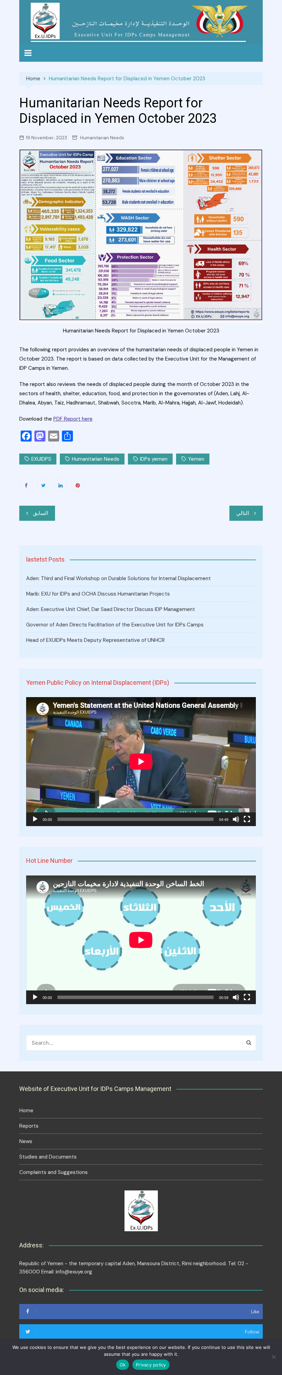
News (25, 1141)
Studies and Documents (48, 1156)
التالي (242, 513)
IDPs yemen (153, 459)
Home (26, 1110)
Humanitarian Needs (102, 138)
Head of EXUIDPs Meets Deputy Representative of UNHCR (95, 640)
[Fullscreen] (246, 819)
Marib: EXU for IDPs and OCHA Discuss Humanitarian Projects (98, 593)
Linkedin (60, 485)
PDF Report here (73, 418)
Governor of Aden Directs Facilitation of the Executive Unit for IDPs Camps (115, 624)
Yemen (196, 459)
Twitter (43, 485)
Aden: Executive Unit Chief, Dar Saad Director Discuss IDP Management (110, 609)
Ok (123, 1364)
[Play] (35, 819)
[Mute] (235, 819)
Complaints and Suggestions (53, 1172)
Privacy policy (151, 1364)
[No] (273, 1356)
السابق (40, 513)
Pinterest (78, 485)
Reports (29, 1126)
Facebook (26, 485)
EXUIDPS (41, 459)
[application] (141, 761)
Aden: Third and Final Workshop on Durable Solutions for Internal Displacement (118, 578)
